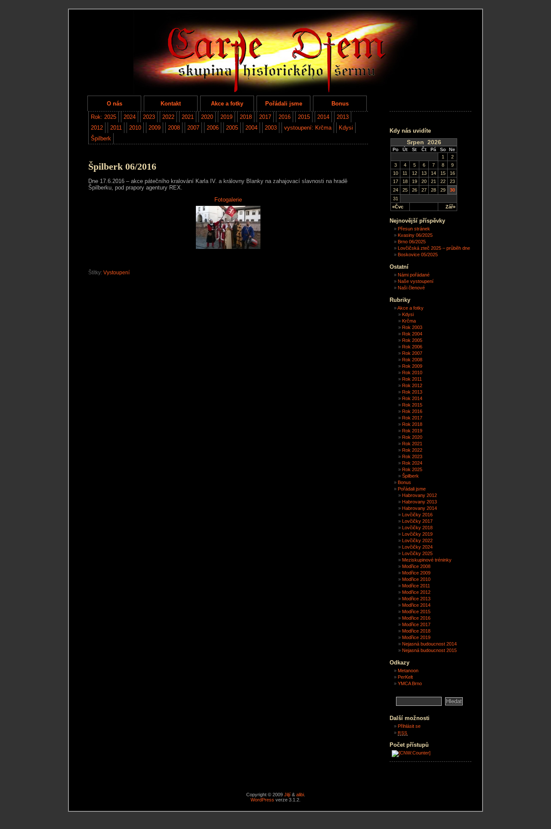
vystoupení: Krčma (307, 127)
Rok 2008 (412, 359)
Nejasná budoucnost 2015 (429, 650)
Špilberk (101, 138)
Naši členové (411, 287)
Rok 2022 (412, 450)
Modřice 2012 (416, 592)
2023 (149, 117)
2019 (226, 117)
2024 (130, 117)
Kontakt (171, 103)
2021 (188, 117)
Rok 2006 (412, 346)
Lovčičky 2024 (417, 547)
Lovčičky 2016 (417, 514)
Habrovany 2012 (419, 495)
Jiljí (287, 794)
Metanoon (408, 670)
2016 (285, 117)
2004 (251, 127)
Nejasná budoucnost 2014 (429, 643)
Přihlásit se (409, 726)
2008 (174, 127)
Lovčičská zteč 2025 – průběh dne (434, 248)
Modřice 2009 (416, 572)
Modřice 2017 (416, 624)
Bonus (340, 103)
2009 (155, 127)
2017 (265, 117)
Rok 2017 (412, 417)
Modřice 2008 (416, 566)
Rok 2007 (412, 353)
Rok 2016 (412, 411)
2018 (246, 117)
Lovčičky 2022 (417, 540)
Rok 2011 (412, 379)
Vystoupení (116, 272)
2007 (193, 127)
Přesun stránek (414, 228)
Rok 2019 (412, 430)
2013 (343, 117)
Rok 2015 (412, 404)
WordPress (262, 799)
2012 (97, 127)
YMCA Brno (410, 683)
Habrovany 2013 (419, 501)
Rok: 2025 (103, 117)
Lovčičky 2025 (417, 553)
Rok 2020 (412, 437)
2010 (135, 127)
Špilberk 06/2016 (122, 166)
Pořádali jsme (283, 103)
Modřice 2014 (416, 605)
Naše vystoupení (415, 281)
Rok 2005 (412, 340)
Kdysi (346, 127)
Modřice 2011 (416, 585)
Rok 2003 (412, 327)
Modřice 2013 (416, 598)
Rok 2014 (412, 398)
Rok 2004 (412, 333)
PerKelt (405, 677)
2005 (232, 127)
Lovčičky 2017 (417, 521)
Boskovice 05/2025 (418, 254)
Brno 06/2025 (412, 241)
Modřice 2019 (416, 637)
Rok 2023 (412, 456)
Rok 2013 (412, 391)
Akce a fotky (227, 103)
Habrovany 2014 (419, 508)
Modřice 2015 (416, 611)
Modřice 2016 (416, 618)
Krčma (409, 320)
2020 (207, 117)
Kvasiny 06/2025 (415, 235)
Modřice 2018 (416, 630)
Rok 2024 (412, 463)
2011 (116, 127)
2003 (271, 127)
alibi (300, 794)
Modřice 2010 (416, 579)
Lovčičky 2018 (417, 527)
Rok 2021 (412, 443)
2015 (304, 117)
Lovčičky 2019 (417, 534)
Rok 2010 (412, 372)
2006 (213, 127)
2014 (323, 117)
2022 (168, 117)
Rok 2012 (412, 385)
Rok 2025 (412, 469)
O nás (114, 103)
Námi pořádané (414, 274)
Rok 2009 (412, 366)
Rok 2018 (412, 424)
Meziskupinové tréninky (427, 559)
